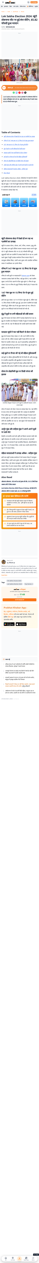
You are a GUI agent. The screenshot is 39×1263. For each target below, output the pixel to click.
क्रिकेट (6, 614)
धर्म (29, 611)
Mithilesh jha (10, 27)
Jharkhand (15, 11)
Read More (4, 575)
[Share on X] (25, 93)
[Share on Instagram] (22, 93)
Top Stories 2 (29, 584)
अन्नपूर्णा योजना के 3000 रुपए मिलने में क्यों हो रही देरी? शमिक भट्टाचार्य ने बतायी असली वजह (19, 672)
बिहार (11, 6)
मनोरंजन (15, 611)
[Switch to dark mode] (28, 2)
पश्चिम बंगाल (22, 6)
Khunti (22, 11)
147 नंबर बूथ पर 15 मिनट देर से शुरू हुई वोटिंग (16, 145)
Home (3, 11)
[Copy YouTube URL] (19, 93)
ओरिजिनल (31, 6)
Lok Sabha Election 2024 (14, 584)
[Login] (19, 1258)
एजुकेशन (37, 6)
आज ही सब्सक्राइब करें (19, 600)
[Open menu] (3, 2)
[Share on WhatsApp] (14, 93)
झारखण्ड (6, 6)
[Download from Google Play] (9, 624)
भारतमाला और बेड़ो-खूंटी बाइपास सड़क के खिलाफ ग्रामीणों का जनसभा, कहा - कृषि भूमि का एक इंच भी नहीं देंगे (20, 503)
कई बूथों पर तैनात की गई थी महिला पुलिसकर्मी (15, 157)
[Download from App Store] (21, 624)
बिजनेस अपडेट (22, 611)
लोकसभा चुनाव (25, 276)
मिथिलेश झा (12, 563)
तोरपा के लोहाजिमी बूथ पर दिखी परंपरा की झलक (16, 161)
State (8, 11)
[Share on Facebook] (17, 93)
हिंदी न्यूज (11, 617)
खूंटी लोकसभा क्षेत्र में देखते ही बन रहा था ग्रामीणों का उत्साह (19, 136)
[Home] (10, 2)
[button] (19, 70)
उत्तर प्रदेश (15, 6)
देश (5, 611)
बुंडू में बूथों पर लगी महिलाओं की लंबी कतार (14, 149)
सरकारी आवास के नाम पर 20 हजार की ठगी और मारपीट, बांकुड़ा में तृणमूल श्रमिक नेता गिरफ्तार (19, 678)
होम (2, 6)
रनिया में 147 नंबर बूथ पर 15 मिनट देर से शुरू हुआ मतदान (19, 141)
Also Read (7, 173)
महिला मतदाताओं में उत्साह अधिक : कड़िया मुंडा (16, 169)
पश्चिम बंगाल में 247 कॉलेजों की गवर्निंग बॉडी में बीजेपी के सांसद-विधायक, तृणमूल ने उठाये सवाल (19, 665)
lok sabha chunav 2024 (14, 581)
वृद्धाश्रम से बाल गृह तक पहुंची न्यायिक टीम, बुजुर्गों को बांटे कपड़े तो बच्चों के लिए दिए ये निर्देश (20, 518)
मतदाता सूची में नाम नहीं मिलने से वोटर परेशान (15, 153)
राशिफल (11, 614)
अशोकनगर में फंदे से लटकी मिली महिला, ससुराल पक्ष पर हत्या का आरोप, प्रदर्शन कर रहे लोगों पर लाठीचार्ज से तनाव (20, 692)
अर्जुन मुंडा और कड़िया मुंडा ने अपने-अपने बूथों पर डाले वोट (18, 165)
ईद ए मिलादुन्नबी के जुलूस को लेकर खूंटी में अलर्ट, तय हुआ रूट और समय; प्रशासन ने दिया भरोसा (20, 511)
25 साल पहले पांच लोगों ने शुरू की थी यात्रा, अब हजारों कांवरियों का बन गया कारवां (19, 524)
